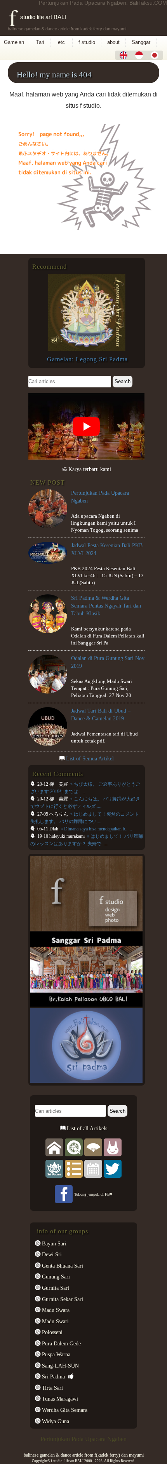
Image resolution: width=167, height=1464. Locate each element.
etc (61, 42)
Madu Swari (54, 1321)
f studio (86, 42)
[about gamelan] (74, 1147)
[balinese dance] (93, 1147)
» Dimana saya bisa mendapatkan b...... (95, 829)
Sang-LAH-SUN (59, 1365)
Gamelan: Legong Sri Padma (87, 359)
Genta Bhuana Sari (61, 1266)
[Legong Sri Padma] (86, 349)
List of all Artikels (86, 1128)
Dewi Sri (51, 1254)
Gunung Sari (55, 1276)
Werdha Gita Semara (63, 1410)
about (113, 42)
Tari (40, 42)
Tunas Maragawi (59, 1399)
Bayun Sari (53, 1243)
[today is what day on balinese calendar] (93, 1168)
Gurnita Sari (54, 1288)
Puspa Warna (55, 1354)
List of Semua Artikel (90, 758)
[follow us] (113, 1168)
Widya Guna (54, 1421)
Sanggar (141, 42)
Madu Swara (55, 1310)
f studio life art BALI (37, 17)
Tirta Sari (51, 1388)
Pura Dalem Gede (60, 1343)
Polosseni (51, 1332)
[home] (54, 1147)
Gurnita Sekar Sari (61, 1299)
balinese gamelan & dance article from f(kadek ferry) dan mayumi (84, 1455)
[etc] (74, 1168)
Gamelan (14, 42)
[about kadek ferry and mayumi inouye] (113, 1147)
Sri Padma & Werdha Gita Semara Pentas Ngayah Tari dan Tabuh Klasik (106, 605)
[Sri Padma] (54, 1168)
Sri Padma (52, 1376)
